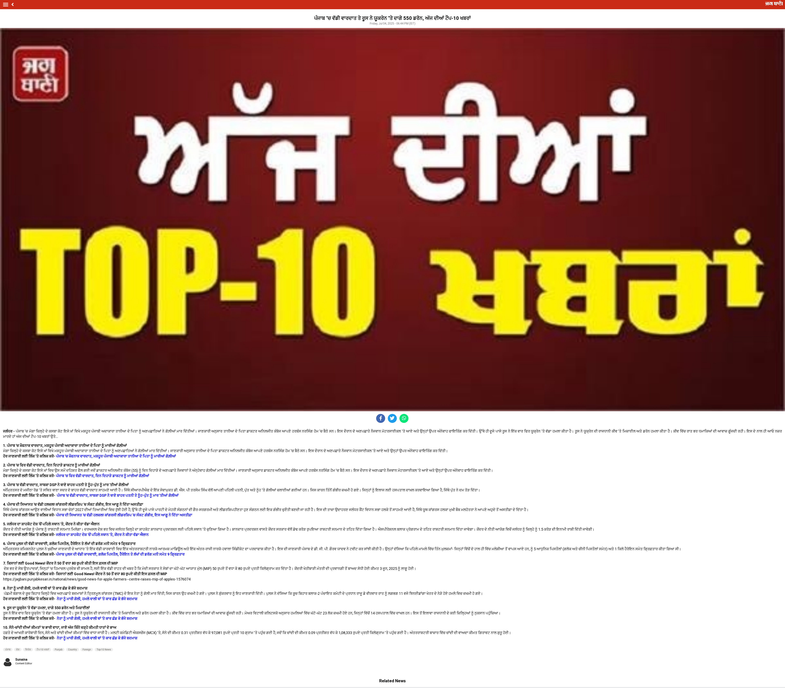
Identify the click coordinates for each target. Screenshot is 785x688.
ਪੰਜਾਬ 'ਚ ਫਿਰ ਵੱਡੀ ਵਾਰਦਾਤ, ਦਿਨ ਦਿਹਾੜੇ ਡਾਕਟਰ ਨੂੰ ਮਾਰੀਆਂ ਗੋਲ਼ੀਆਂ (102, 476)
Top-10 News (104, 649)
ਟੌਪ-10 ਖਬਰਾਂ (43, 649)
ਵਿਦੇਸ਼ (28, 649)
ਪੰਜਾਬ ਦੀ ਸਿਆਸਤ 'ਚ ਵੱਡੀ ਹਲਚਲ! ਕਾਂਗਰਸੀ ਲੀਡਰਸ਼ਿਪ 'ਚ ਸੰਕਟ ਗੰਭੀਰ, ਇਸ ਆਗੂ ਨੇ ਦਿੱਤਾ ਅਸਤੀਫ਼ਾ (123, 515)
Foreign (87, 649)
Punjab (58, 649)
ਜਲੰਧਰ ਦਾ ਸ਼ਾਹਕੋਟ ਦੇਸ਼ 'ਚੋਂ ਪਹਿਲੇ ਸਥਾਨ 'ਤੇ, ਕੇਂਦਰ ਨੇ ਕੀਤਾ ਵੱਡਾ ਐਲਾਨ (102, 534)
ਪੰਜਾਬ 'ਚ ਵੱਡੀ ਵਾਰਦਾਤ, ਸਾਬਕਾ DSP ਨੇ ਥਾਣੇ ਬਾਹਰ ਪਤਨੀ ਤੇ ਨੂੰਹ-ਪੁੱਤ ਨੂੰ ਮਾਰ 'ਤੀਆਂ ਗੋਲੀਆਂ (117, 495)
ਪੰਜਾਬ (7, 649)
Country (72, 649)
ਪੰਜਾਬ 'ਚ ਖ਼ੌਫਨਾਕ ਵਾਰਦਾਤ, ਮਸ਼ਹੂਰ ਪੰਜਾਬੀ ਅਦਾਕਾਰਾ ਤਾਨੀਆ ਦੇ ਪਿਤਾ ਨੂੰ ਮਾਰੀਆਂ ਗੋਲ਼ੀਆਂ (116, 456)
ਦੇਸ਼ (17, 649)
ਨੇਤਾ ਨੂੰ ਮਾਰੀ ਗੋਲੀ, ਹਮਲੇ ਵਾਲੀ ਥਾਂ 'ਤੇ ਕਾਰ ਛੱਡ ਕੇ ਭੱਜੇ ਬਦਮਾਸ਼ (97, 599)
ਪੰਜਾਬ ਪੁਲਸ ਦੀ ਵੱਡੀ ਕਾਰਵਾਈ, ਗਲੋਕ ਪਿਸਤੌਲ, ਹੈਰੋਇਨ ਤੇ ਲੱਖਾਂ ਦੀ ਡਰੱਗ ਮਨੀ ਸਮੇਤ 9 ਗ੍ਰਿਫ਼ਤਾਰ (120, 554)
